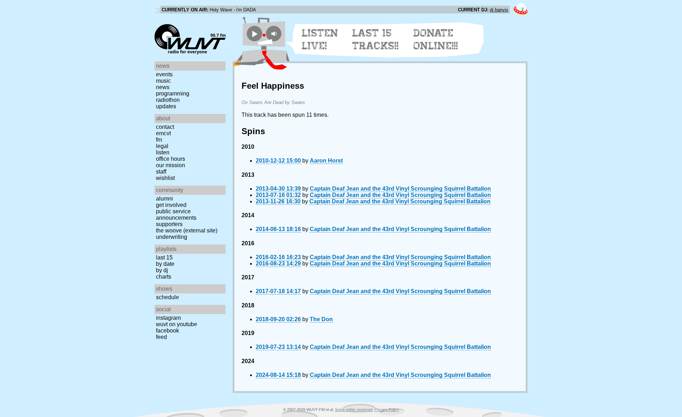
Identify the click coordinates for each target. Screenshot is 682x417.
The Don (321, 319)
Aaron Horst (326, 161)
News (162, 87)
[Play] (254, 34)
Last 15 (164, 257)
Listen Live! (320, 39)
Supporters (169, 224)
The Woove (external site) (186, 230)
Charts (163, 277)
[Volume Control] (275, 34)
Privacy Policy (386, 409)
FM (159, 140)
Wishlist (165, 178)
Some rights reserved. (354, 409)
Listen (162, 152)
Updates (166, 106)
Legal (162, 146)
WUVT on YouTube (176, 324)
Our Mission (170, 165)
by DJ (162, 270)
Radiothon (168, 100)
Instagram (168, 318)
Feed (161, 337)
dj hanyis (499, 9)
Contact (165, 127)
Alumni (164, 199)
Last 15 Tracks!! (375, 39)
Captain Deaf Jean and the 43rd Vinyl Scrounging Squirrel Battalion (400, 189)
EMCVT (163, 133)
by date (165, 264)
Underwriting (171, 237)
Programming (172, 93)
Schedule (167, 297)
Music (163, 81)
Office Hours (170, 159)
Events (164, 74)
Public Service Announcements (176, 214)
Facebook (167, 331)
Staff (161, 172)
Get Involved (171, 205)
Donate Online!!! (435, 39)
